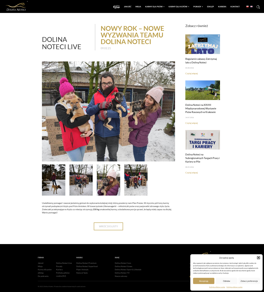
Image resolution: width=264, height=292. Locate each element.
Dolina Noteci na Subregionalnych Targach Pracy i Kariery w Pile (202, 158)
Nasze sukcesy (121, 276)
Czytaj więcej (191, 73)
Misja (138, 6)
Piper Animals (82, 269)
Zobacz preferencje (249, 281)
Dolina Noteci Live (64, 263)
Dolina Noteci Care (123, 263)
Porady (197, 6)
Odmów (226, 281)
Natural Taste (82, 273)
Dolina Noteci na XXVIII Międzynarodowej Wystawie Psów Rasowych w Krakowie (200, 108)
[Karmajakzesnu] (116, 7)
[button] (258, 257)
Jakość (127, 6)
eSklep (41, 273)
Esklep (210, 6)
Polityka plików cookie (217, 287)
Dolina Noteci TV (122, 273)
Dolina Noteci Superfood (87, 266)
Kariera (222, 6)
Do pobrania (43, 276)
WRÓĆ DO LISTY (108, 226)
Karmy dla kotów (178, 6)
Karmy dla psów (154, 6)
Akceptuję (203, 281)
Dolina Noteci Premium (86, 263)
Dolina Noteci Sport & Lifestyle (128, 269)
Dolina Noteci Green (123, 266)
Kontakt (235, 6)
